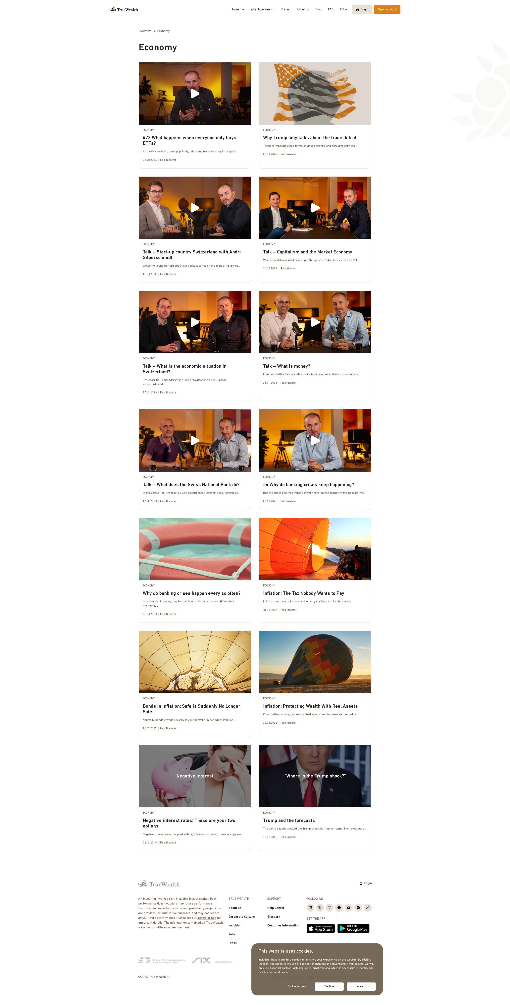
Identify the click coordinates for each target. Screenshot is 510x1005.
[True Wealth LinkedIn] (310, 908)
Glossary (273, 916)
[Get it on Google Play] (353, 928)
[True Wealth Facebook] (339, 908)
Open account (387, 9)
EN (342, 9)
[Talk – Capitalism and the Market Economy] (315, 226)
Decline (329, 986)
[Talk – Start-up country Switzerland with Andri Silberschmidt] (195, 228)
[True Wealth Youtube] (349, 908)
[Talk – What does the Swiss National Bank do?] (195, 458)
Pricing (285, 9)
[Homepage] (124, 9)
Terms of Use (206, 918)
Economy (149, 130)
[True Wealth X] (320, 908)
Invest (236, 9)
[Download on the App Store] (320, 928)
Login (364, 9)
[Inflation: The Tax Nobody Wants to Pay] (315, 567)
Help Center (275, 908)
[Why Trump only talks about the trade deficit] (315, 111)
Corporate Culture (242, 916)
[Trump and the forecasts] (315, 794)
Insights (234, 925)
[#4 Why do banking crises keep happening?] (315, 458)
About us (303, 9)
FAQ (330, 9)
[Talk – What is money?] (315, 340)
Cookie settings (297, 986)
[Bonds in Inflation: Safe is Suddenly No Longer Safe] (195, 682)
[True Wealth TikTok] (368, 908)
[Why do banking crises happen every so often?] (195, 569)
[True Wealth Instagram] (329, 908)
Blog (318, 9)
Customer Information (283, 925)
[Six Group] (212, 960)
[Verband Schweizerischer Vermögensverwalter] (161, 960)
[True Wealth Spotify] (358, 908)
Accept (361, 986)
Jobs (232, 934)
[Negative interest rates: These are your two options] (195, 797)
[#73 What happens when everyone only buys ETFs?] (195, 114)
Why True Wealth (262, 9)
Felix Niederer (168, 160)
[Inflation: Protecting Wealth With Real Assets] (315, 680)
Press (233, 943)
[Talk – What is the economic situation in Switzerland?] (195, 345)
